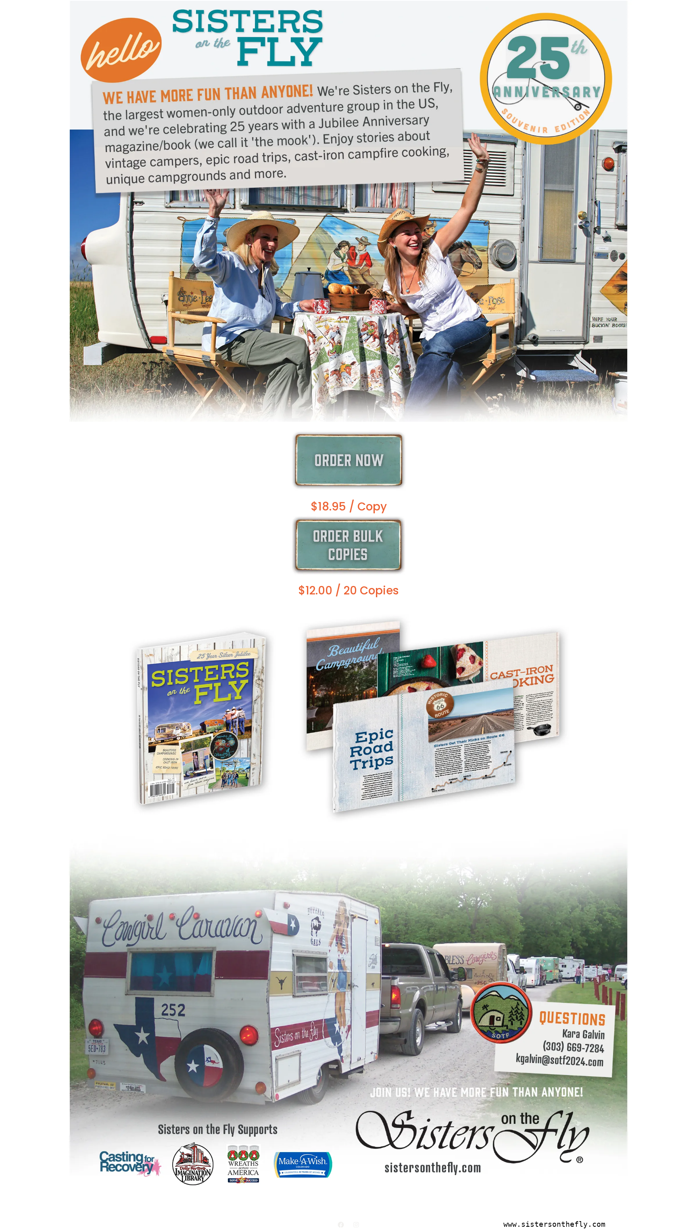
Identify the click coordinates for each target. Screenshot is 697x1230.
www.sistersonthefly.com (554, 1224)
